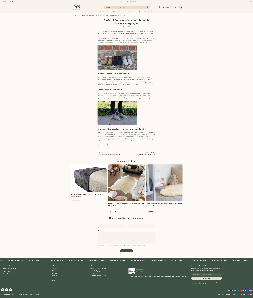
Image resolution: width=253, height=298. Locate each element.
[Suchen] (148, 7)
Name (99, 223)
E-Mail (129, 223)
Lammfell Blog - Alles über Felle (85, 15)
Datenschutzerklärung (199, 283)
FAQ (223, 294)
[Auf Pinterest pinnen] (107, 145)
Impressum (229, 294)
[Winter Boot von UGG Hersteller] (117, 102)
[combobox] (126, 7)
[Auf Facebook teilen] (103, 145)
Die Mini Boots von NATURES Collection (144, 38)
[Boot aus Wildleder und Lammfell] (117, 45)
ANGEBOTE (12, 1)
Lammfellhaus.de (9, 294)
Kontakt (243, 294)
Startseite (73, 15)
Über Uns (249, 294)
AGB (219, 294)
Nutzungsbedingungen (214, 282)
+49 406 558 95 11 (8, 271)
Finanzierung (236, 294)
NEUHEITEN (4, 1)
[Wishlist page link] (160, 7)
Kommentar (101, 230)
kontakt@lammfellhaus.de (9, 268)
